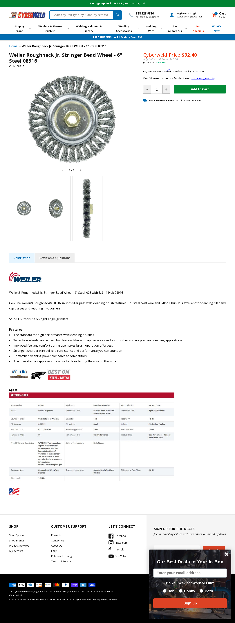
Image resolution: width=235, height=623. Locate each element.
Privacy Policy (99, 599)
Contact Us (57, 540)
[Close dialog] (226, 554)
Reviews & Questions (54, 258)
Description (21, 258)
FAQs (54, 551)
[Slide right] (80, 170)
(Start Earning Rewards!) (203, 78)
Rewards (56, 535)
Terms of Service (61, 561)
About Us (56, 545)
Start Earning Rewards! (189, 16)
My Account (16, 551)
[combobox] (81, 15)
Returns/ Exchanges (63, 556)
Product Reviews (19, 545)
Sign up (190, 603)
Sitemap (113, 599)
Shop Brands (16, 540)
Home (13, 46)
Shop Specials (17, 535)
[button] (147, 89)
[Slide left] (63, 170)
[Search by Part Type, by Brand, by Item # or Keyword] (117, 15)
